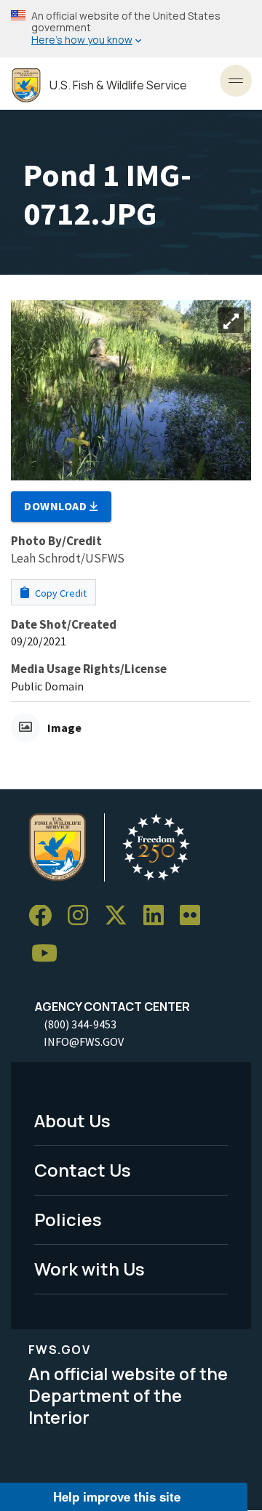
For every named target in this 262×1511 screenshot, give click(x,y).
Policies (68, 1219)
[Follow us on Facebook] (45, 916)
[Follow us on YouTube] (49, 954)
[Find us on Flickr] (195, 916)
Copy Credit (60, 593)
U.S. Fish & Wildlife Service (118, 85)
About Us (72, 1120)
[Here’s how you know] (131, 28)
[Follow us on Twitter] (121, 916)
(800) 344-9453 (80, 1024)
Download (57, 506)
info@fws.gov (84, 1041)
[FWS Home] (26, 85)
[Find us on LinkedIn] (158, 916)
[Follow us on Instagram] (83, 916)
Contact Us (82, 1170)
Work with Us (89, 1269)
